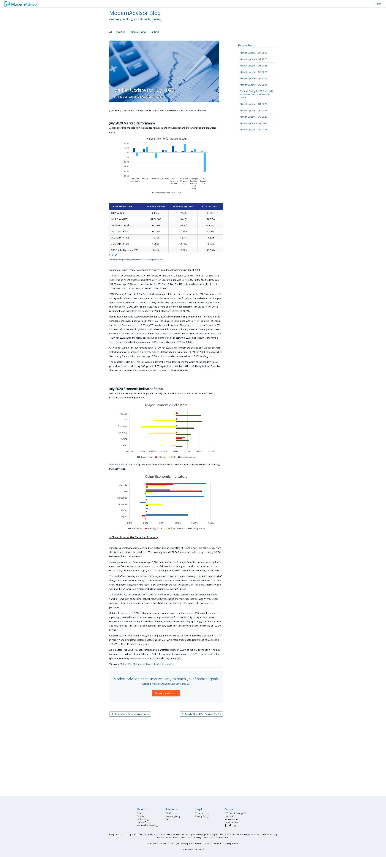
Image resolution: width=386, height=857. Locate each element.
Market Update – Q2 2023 (253, 129)
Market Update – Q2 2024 (253, 84)
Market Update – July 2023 (253, 123)
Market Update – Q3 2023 (253, 116)
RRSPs (169, 813)
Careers (140, 816)
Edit (111, 255)
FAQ (168, 819)
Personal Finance (138, 32)
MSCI (122, 663)
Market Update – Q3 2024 (253, 78)
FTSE (129, 663)
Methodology (143, 819)
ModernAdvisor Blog (135, 12)
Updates (155, 32)
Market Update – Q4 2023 (253, 110)
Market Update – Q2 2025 (253, 59)
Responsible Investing (147, 825)
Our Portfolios (143, 822)
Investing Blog (173, 816)
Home (378, 3)
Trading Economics (163, 663)
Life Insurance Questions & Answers (131, 714)
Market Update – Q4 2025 (253, 52)
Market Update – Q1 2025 (253, 65)
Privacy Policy (202, 816)
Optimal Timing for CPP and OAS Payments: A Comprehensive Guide (256, 94)
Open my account (166, 693)
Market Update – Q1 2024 (253, 103)
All (110, 32)
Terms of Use (202, 813)
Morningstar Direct (142, 663)
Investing (120, 32)
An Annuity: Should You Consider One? (201, 714)
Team (139, 813)
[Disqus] (166, 757)
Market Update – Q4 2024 (253, 71)
